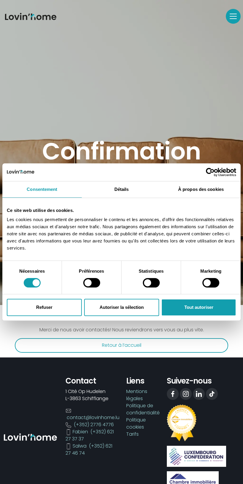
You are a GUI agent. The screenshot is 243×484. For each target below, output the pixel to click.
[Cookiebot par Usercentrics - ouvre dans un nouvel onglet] (210, 172)
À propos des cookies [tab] (201, 189)
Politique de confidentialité (143, 409)
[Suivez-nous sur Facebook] (173, 394)
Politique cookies (136, 423)
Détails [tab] (121, 189)
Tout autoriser (198, 307)
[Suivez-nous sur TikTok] (212, 394)
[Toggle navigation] (233, 16)
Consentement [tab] (42, 189)
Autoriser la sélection (122, 307)
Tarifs (132, 434)
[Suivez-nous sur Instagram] (186, 394)
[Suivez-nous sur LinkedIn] (199, 394)
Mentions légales (136, 395)
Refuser (44, 307)
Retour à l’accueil (121, 345)
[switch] (91, 282)
